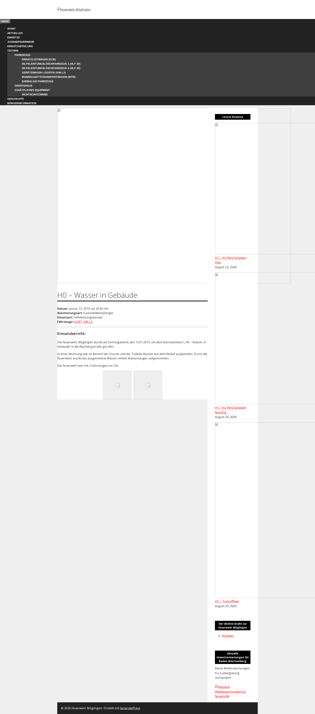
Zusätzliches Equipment (32, 90)
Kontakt (227, 636)
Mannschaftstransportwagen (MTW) (49, 76)
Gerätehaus (23, 85)
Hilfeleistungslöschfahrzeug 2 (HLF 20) (51, 68)
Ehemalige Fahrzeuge (37, 81)
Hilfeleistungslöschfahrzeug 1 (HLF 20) (51, 63)
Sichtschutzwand (35, 94)
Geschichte (15, 98)
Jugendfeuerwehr (20, 41)
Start (11, 28)
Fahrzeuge (22, 55)
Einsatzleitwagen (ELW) (39, 59)
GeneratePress (130, 708)
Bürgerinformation (21, 103)
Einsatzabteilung (20, 46)
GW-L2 (87, 322)
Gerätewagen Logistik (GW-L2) (44, 72)
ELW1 (78, 322)
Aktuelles (15, 33)
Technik (13, 50)
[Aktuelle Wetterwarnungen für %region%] (232, 696)
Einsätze (13, 37)
